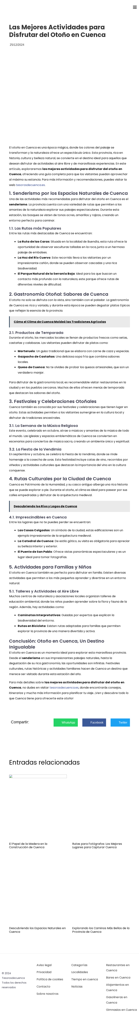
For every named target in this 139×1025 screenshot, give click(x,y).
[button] (66, 722)
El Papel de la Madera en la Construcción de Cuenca (28, 845)
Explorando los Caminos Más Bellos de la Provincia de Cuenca (100, 930)
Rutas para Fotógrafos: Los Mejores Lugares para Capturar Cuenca (97, 845)
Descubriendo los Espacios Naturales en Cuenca (37, 930)
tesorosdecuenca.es (30, 185)
